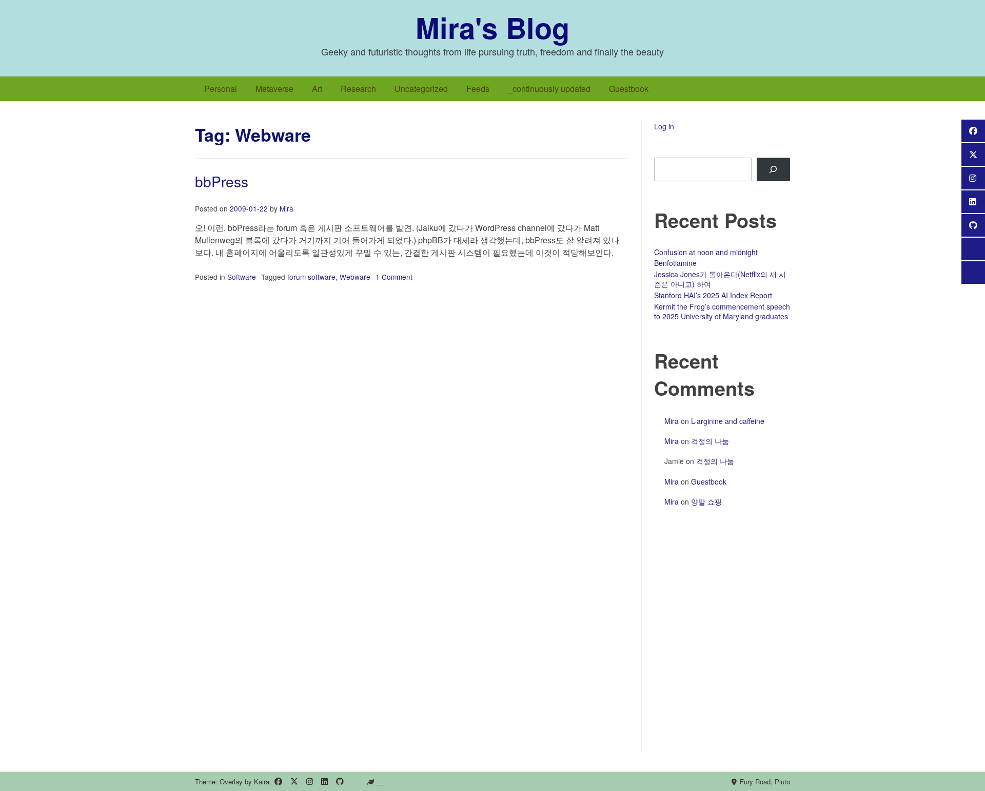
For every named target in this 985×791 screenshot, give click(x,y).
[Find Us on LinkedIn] (324, 781)
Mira (286, 208)
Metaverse (274, 88)
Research (358, 88)
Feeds (477, 88)
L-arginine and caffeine (727, 421)
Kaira (261, 781)
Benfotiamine (675, 263)
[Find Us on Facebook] (278, 781)
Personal (220, 88)
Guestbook (628, 88)
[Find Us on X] (294, 781)
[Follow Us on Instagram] (309, 781)
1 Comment (394, 277)
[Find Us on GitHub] (340, 781)
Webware (355, 277)
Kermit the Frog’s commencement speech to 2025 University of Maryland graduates (722, 311)
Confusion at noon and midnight (706, 252)
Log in (664, 126)
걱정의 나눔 (710, 441)
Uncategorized (421, 88)
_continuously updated (549, 88)
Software (241, 277)
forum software (311, 277)
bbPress (221, 181)
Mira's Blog (492, 27)
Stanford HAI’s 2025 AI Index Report (713, 295)
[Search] (773, 170)
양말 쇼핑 (706, 501)
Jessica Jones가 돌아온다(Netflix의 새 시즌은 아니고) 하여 (720, 279)
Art (317, 88)
